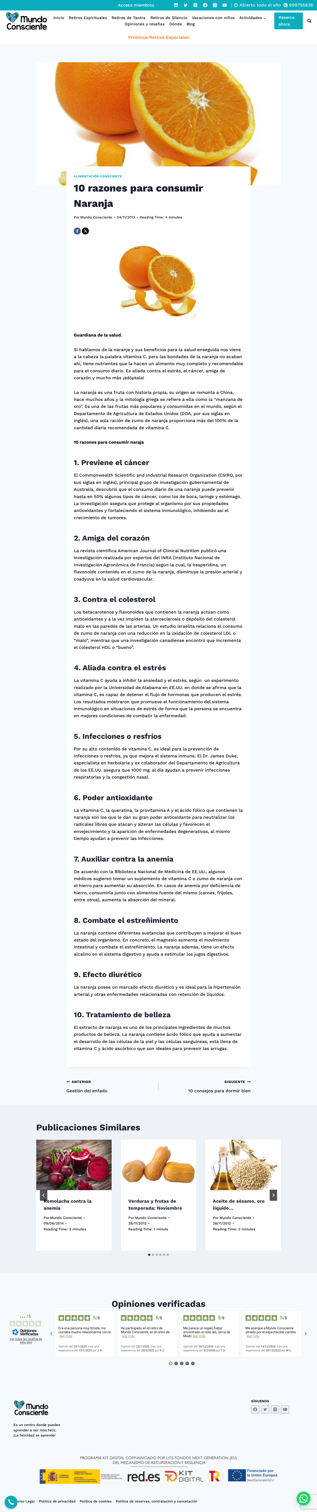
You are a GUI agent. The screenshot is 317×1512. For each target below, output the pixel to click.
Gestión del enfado (86, 1086)
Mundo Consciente (96, 217)
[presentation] (74, 1165)
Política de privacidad (57, 1501)
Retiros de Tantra (129, 17)
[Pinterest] (195, 5)
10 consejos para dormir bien (219, 1086)
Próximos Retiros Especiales (158, 37)
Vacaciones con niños (213, 17)
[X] (85, 231)
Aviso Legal (25, 1501)
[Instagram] (215, 5)
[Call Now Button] (11, 1502)
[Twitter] (185, 5)
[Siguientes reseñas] (305, 1334)
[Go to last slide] (43, 1195)
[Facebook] (205, 5)
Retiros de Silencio (168, 17)
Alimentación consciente (98, 176)
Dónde (175, 24)
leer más (66, 1336)
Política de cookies (96, 1501)
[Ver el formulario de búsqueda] (308, 21)
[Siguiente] (273, 1195)
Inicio (58, 17)
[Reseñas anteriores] (51, 1334)
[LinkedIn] (176, 5)
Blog (191, 24)
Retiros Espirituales (88, 17)
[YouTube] (224, 5)
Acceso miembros (136, 5)
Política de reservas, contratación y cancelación (156, 1501)
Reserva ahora (286, 20)
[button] (304, 1498)
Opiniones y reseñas (145, 24)
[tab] (149, 1255)
